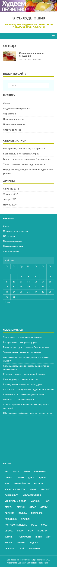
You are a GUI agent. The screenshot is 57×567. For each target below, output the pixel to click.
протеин (25, 519)
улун (48, 537)
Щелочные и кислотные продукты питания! (23, 394)
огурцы (21, 507)
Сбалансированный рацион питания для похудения (27, 413)
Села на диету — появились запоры (20, 379)
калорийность (22, 483)
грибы (20, 477)
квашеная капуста (15, 489)
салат (44, 525)
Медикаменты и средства (16, 108)
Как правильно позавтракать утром (21, 153)
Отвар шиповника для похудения (31, 54)
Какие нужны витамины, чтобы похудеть (22, 384)
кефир (33, 489)
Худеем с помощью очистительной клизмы (24, 374)
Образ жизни (9, 113)
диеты (42, 477)
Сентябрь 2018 (11, 188)
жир (7, 483)
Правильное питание (14, 124)
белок (16, 472)
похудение (11, 519)
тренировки (24, 537)
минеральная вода (15, 501)
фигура (9, 543)
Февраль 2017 (10, 194)
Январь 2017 (9, 199)
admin (38, 59)
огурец (8, 507)
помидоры (37, 513)
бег (7, 472)
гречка (8, 477)
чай (22, 549)
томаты (9, 537)
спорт (20, 531)
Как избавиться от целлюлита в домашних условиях (28, 389)
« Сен (7, 302)
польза (23, 513)
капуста (38, 483)
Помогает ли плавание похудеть (18, 399)
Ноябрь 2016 (10, 204)
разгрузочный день (16, 525)
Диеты (6, 103)
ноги (47, 501)
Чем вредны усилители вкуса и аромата (24, 148)
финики (21, 543)
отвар (32, 507)
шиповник (34, 549)
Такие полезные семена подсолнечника (24, 164)
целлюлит (10, 549)
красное (45, 489)
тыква (38, 537)
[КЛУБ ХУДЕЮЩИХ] (28, 10)
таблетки (42, 531)
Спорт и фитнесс (12, 129)
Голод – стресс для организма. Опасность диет (27, 159)
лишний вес (11, 495)
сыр (30, 531)
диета (31, 477)
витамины (40, 472)
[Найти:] (28, 85)
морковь (35, 501)
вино (27, 472)
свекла (9, 531)
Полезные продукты (13, 119)
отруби (44, 507)
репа (34, 525)
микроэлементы (32, 495)
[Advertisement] (28, 439)
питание (9, 513)
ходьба (34, 543)
